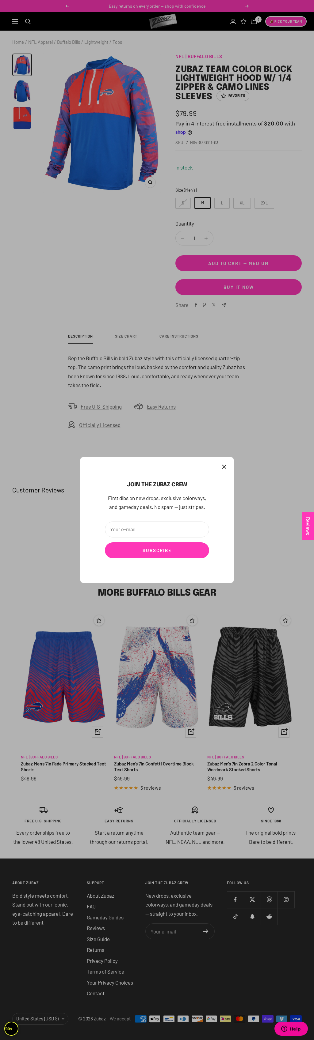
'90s (8, 1028)
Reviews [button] (308, 526)
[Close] (224, 467)
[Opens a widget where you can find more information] (291, 1029)
